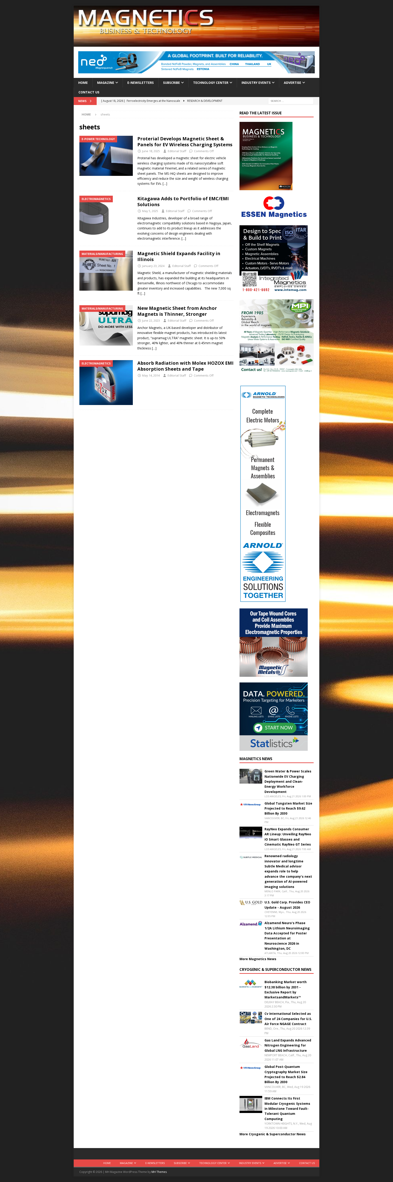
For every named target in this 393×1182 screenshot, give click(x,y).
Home (83, 82)
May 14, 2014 (151, 375)
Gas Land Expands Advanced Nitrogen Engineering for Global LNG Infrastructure (288, 1045)
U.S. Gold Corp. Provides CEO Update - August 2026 (287, 904)
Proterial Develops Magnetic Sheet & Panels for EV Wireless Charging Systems (185, 142)
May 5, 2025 (150, 211)
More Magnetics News (257, 959)
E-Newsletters (140, 82)
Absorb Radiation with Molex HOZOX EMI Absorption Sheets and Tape (185, 366)
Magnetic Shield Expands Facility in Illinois (178, 256)
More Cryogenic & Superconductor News (272, 1134)
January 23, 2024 (153, 266)
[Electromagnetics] (106, 216)
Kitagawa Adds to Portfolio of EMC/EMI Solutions (183, 201)
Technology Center (210, 82)
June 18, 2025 (151, 151)
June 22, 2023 (151, 320)
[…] (165, 183)
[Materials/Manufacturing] (106, 271)
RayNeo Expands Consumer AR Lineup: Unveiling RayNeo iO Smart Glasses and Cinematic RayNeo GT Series (288, 836)
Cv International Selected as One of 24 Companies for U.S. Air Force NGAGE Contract (288, 1018)
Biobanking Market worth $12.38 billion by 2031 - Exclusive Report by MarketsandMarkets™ (286, 989)
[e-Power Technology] (106, 156)
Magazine (105, 82)
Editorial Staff (177, 151)
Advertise (292, 82)
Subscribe (171, 82)
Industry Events (256, 82)
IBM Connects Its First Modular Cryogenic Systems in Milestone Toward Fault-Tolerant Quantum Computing (287, 1108)
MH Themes (159, 1172)
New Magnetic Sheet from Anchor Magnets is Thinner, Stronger (177, 311)
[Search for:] (291, 101)
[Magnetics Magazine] (196, 44)
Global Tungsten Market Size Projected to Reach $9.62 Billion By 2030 (288, 808)
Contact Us (88, 92)
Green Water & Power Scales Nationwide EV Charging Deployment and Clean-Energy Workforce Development (288, 781)
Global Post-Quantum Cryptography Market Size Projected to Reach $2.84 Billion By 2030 (286, 1074)
